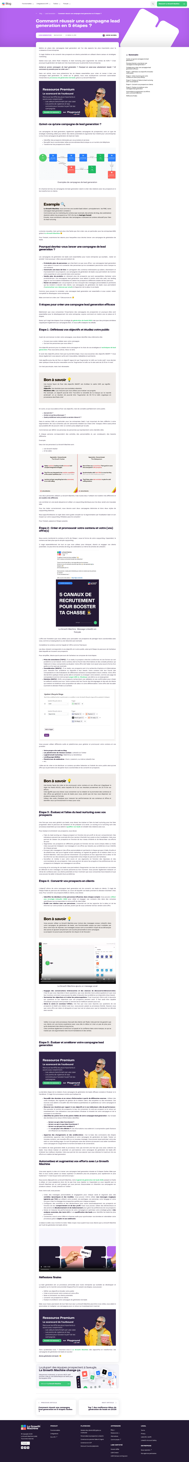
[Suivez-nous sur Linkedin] (22, 1447)
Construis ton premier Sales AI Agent (92, 1439)
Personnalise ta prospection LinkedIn (92, 1436)
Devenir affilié (115, 1449)
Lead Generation (50, 13)
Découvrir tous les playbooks (90, 1446)
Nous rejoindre (145, 1450)
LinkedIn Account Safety (149, 1440)
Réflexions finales (131, 96)
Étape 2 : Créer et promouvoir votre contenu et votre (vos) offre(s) (137, 77)
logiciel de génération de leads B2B (89, 1180)
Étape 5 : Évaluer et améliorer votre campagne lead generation (137, 88)
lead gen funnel (85, 215)
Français (65, 3)
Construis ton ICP (86, 1443)
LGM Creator (115, 1452)
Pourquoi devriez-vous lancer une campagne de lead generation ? (136, 64)
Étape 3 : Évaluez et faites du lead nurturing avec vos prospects (139, 81)
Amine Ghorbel (111, 35)
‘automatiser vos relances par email (58, 287)
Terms (143, 1430)
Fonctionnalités (27, 3)
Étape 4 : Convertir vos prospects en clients (139, 84)
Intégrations (54, 1433)
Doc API (53, 1437)
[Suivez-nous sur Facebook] (25, 1447)
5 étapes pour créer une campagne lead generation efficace (138, 68)
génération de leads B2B (82, 320)
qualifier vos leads (74, 827)
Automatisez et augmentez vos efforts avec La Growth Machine (138, 92)
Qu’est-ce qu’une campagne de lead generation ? (137, 60)
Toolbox (55, 3)
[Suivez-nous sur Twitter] (28, 1447)
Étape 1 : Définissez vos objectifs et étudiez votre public (139, 72)
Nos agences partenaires (148, 1453)
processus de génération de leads (63, 78)
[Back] (36, 14)
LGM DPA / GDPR (146, 1437)
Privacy (143, 1433)
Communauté (115, 1439)
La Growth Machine (51, 208)
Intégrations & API (42, 3)
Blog (8, 4)
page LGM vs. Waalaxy (78, 677)
